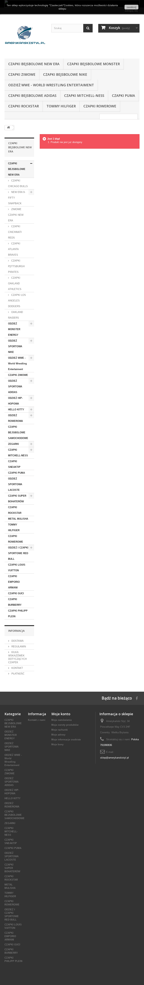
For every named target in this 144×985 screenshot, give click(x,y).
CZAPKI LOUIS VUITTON (16, 567)
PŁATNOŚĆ (17, 673)
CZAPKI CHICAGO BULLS (18, 183)
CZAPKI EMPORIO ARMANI (14, 582)
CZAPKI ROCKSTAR (23, 106)
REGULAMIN (18, 646)
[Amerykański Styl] (25, 38)
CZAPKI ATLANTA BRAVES (14, 249)
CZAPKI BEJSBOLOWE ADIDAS (32, 95)
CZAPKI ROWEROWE (99, 106)
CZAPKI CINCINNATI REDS (15, 232)
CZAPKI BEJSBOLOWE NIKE (65, 74)
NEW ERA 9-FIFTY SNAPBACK (16, 198)
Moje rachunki (59, 729)
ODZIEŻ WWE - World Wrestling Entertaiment (51, 85)
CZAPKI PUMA (123, 95)
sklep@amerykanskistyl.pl (114, 757)
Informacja (16, 630)
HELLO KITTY (16, 409)
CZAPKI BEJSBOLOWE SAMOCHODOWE (18, 432)
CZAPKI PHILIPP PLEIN (18, 613)
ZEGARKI (13, 444)
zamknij (131, 7)
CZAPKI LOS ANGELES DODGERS (17, 301)
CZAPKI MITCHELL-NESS (84, 95)
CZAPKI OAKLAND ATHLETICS (14, 283)
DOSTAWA (17, 640)
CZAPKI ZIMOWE (21, 74)
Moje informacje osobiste (66, 739)
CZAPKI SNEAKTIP (14, 464)
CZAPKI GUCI (16, 593)
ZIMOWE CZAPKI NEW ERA (15, 215)
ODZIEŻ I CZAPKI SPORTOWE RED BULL (18, 553)
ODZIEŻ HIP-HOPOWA (15, 401)
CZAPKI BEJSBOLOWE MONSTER (93, 64)
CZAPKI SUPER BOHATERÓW (17, 498)
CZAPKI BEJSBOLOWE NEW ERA (33, 64)
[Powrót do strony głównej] (8, 127)
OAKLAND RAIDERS (15, 315)
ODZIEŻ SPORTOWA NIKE (15, 346)
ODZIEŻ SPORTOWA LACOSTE (15, 484)
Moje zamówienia (61, 720)
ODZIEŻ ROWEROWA (15, 418)
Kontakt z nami (36, 720)
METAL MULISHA (18, 518)
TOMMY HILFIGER (61, 106)
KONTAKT (17, 668)
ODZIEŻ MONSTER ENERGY (14, 329)
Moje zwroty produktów (65, 724)
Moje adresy (58, 734)
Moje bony (57, 744)
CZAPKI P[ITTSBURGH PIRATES (16, 266)
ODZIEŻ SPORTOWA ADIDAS (15, 386)
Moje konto (60, 714)
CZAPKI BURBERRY (15, 602)
